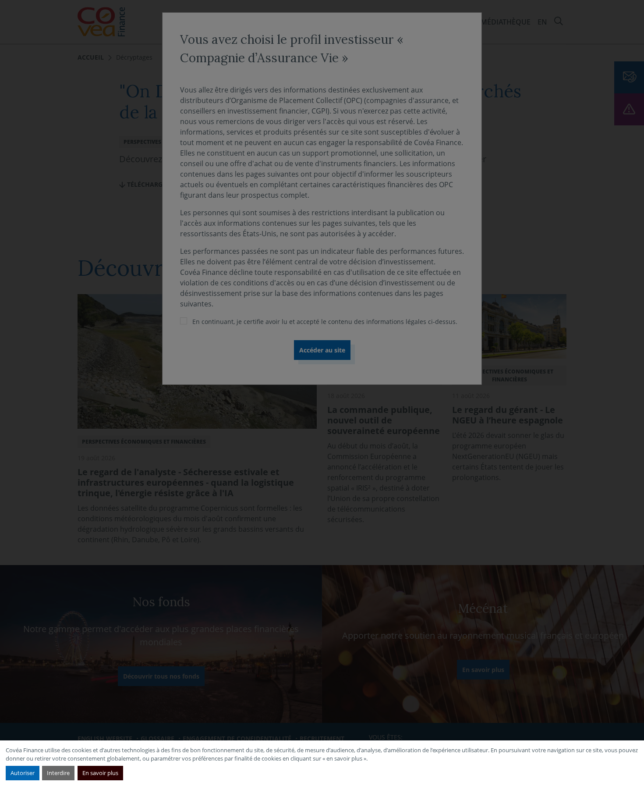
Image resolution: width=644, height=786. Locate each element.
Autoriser (23, 773)
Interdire (58, 773)
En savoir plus (100, 773)
